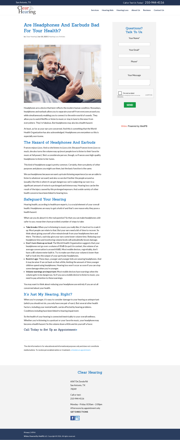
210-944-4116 (154, 2)
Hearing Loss (122, 10)
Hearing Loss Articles (57, 36)
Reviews (147, 10)
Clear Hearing (31, 36)
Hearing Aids (108, 10)
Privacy (27, 432)
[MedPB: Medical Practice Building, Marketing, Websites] (39, 436)
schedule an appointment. (81, 350)
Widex (124, 126)
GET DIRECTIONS (79, 412)
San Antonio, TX (23, 2)
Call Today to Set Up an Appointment (50, 329)
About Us (136, 10)
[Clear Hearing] (26, 14)
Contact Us (159, 10)
